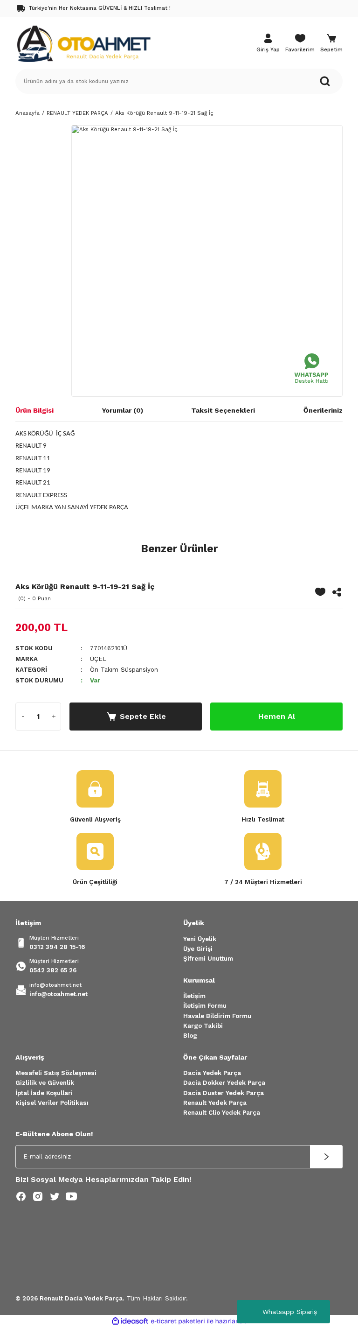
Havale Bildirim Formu (217, 1015)
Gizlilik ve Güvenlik (44, 1082)
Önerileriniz (323, 410)
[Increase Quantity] (53, 717)
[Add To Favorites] (320, 591)
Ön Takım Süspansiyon (124, 669)
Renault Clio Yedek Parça (221, 1112)
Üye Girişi (198, 948)
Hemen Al (276, 716)
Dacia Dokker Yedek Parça (224, 1082)
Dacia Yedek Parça (212, 1072)
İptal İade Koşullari (44, 1092)
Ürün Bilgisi (34, 410)
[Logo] (83, 43)
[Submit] (326, 1156)
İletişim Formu (205, 1005)
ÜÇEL (98, 658)
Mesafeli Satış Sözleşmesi (55, 1072)
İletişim (194, 995)
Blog (190, 1035)
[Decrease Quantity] (22, 717)
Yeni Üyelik (199, 938)
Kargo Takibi (203, 1025)
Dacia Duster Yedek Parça (223, 1092)
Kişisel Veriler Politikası (52, 1102)
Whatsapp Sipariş (289, 1311)
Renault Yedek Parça (215, 1102)
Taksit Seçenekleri (223, 410)
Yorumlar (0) (122, 410)
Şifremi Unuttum (208, 958)
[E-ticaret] (178, 1321)
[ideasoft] (130, 1321)
